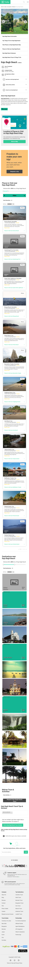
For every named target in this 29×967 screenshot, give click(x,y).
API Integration (19, 929)
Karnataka (9, 6)
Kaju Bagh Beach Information (9, 36)
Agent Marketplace (20, 926)
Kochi (3, 934)
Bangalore (4, 926)
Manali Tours (19, 908)
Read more (7, 227)
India (5, 6)
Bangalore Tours (19, 903)
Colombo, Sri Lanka (6, 920)
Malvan (13, 6)
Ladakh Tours (19, 914)
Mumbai (4, 929)
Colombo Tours (19, 894)
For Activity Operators (21, 920)
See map (17, 222)
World (2, 6)
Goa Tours (18, 905)
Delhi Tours (18, 897)
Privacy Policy (19, 963)
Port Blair (4, 940)
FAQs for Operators (20, 932)
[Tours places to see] (5, 2)
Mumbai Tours (19, 900)
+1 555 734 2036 (15, 876)
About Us (4, 894)
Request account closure (7, 914)
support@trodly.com (11, 875)
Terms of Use (10, 963)
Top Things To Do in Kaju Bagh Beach (11, 40)
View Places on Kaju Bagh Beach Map (11, 44)
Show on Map (14, 141)
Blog (3, 897)
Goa (3, 937)
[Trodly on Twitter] (18, 960)
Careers (3, 911)
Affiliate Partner (19, 923)
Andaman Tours (19, 911)
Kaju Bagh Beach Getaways (9, 53)
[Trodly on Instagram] (14, 960)
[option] (14, 21)
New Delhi (4, 923)
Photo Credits (5, 908)
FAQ (3, 905)
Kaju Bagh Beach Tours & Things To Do (11, 57)
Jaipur (3, 932)
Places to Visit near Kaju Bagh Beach (11, 49)
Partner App (18, 934)
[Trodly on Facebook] (10, 960)
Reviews (4, 900)
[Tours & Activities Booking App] (14, 950)
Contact (3, 903)
